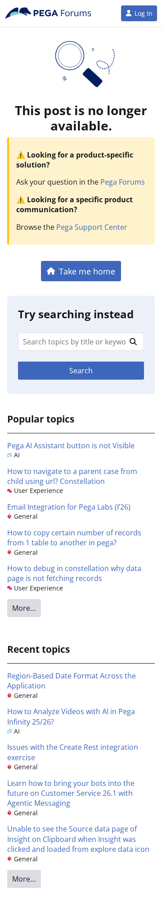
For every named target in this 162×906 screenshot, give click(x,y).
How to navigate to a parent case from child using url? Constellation (72, 476)
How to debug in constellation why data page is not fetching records (74, 573)
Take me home (87, 271)
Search (81, 371)
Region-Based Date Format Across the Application (71, 681)
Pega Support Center (91, 227)
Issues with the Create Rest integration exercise (72, 752)
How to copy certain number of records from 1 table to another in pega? (74, 538)
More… (24, 608)
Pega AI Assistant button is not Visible (71, 446)
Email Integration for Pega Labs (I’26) (68, 507)
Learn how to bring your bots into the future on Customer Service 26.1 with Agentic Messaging (71, 793)
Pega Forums (122, 182)
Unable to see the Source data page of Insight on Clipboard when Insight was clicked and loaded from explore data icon (78, 839)
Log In (144, 13)
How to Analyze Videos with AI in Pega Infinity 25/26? (71, 716)
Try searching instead (76, 314)
